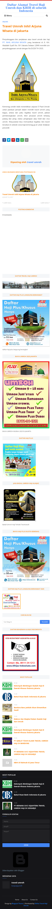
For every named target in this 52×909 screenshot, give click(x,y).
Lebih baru (7, 203)
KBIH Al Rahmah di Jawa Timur (27, 762)
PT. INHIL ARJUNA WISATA (14, 42)
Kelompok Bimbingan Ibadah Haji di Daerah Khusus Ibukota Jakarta (29, 687)
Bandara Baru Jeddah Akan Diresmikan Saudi (30, 708)
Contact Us (34, 900)
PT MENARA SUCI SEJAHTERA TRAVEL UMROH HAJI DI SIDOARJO (29, 753)
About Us (25, 900)
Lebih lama (44, 203)
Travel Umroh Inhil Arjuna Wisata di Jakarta (20, 194)
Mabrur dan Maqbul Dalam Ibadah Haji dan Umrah (30, 720)
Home (17, 900)
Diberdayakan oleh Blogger (13, 870)
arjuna (5, 22)
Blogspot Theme (17, 903)
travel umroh (33, 162)
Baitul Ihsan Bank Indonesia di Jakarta (30, 696)
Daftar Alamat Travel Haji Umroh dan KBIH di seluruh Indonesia (26, 7)
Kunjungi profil (16, 886)
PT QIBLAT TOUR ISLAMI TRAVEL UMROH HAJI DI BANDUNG (31, 742)
